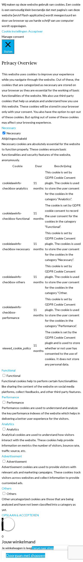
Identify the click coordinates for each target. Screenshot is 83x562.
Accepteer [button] (35, 31)
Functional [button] (9, 370)
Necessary (14, 133)
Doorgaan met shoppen (25, 555)
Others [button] (6, 488)
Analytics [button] (8, 424)
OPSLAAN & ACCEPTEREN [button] (20, 515)
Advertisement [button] (12, 456)
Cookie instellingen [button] (14, 31)
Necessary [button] (9, 128)
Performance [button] (10, 397)
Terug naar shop (43, 548)
